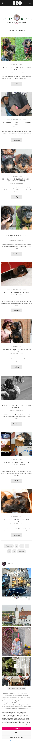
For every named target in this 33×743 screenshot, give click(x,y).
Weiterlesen (16, 84)
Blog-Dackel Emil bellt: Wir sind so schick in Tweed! (16, 180)
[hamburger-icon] (2, 3)
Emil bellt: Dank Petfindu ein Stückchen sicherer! (16, 463)
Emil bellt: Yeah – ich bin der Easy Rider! (16, 350)
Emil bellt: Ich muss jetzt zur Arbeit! (16, 520)
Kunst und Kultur (16, 403)
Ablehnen (16, 733)
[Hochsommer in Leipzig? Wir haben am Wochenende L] (16, 582)
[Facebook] (14, 3)
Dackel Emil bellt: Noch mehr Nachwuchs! (16, 293)
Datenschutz (13, 740)
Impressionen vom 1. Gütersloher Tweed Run (16, 407)
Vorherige (9, 546)
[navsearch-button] (29, 3)
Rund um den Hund (16, 64)
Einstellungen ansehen (16, 737)
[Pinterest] (20, 3)
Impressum (20, 740)
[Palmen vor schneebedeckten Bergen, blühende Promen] (16, 671)
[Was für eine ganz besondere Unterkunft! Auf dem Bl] (16, 641)
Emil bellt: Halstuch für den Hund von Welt (16, 68)
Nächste (21, 551)
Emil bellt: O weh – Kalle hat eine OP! (16, 123)
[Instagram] (17, 3)
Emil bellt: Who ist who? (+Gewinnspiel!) (16, 237)
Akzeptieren (16, 728)
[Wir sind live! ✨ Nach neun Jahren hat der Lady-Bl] (16, 611)
